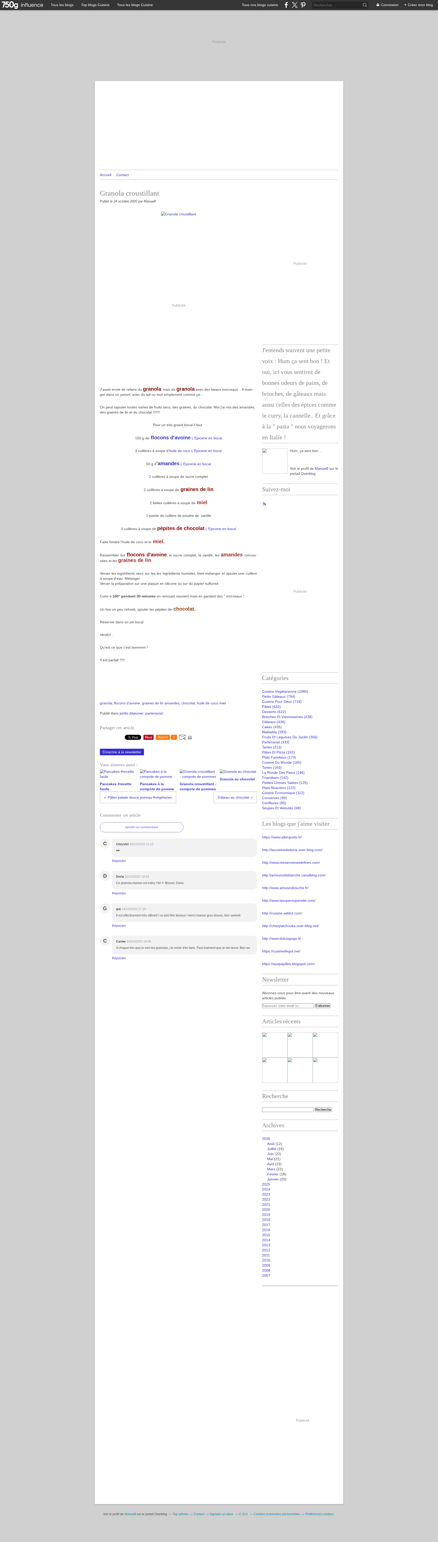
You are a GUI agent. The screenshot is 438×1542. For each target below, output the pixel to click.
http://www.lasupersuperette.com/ (289, 900)
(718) (282, 702)
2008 (266, 1270)
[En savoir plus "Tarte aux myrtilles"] (274, 1070)
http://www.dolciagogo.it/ (281, 938)
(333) (275, 742)
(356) (290, 737)
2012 (266, 1250)
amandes (168, 463)
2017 (266, 1225)
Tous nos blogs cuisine (260, 5)
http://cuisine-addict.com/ (282, 913)
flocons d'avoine (171, 437)
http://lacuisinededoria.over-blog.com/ (292, 850)
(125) (285, 783)
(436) (273, 722)
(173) (279, 757)
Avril (270, 1164)
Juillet (271, 1149)
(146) (283, 772)
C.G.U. (243, 1514)
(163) (272, 767)
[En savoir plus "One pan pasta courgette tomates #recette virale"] (300, 1070)
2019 (266, 1215)
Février (273, 1174)
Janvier (273, 1179)
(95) (274, 803)
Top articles (180, 1514)
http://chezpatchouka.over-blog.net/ (290, 926)
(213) (272, 747)
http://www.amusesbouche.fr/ (285, 888)
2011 (266, 1255)
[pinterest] (303, 5)
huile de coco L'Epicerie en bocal (195, 451)
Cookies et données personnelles (277, 1514)
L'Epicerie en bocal (206, 438)
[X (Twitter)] (294, 5)
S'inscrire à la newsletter (121, 752)
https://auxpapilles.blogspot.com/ (288, 964)
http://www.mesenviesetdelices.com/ (291, 862)
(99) (274, 798)
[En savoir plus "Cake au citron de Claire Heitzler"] (300, 1045)
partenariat (154, 713)
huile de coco (207, 703)
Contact (122, 175)
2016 (266, 1230)
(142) (275, 778)
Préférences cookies (319, 1514)
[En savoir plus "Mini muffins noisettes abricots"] (325, 1070)
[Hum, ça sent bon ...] (274, 461)
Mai (270, 1159)
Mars (271, 1169)
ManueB (321, 468)
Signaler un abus (222, 1514)
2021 (266, 1204)
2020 (266, 1210)
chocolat (188, 703)
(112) (283, 793)
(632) (271, 707)
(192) (278, 752)
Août (271, 1144)
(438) (287, 717)
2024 (266, 1189)
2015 (266, 1235)
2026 (266, 1139)
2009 (266, 1265)
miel (222, 703)
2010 (266, 1260)
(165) (281, 762)
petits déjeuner (131, 713)
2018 (266, 1220)
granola (106, 703)
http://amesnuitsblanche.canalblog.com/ (294, 875)
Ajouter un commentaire (141, 827)
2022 (266, 1199)
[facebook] (286, 5)
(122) (279, 788)
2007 (266, 1275)
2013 (266, 1245)
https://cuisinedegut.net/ (281, 951)
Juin (270, 1154)
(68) (281, 808)
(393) (274, 732)
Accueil (105, 175)
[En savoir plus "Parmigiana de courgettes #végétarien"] (325, 1045)
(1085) (285, 691)
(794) (278, 696)
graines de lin (152, 703)
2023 (266, 1194)
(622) (274, 712)
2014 (266, 1240)
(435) (272, 727)
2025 (266, 1184)
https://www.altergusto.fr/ (282, 837)
